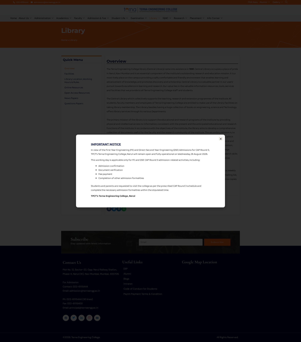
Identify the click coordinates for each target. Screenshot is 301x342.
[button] (221, 139)
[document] (150, 171)
